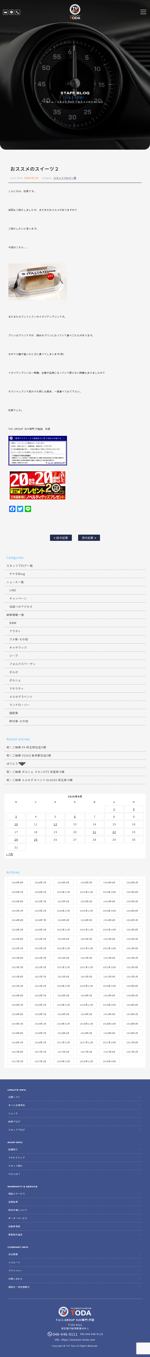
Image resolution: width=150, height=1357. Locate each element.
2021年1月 (40, 985)
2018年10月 (109, 1023)
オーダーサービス (17, 1218)
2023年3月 (132, 938)
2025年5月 (86, 901)
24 (16, 839)
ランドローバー (19, 705)
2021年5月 (86, 976)
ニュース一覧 (15, 582)
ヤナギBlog (17, 574)
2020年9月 (132, 985)
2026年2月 (17, 891)
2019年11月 (86, 1004)
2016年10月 (109, 1061)
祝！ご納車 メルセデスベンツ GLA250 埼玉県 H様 (39, 780)
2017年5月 (86, 1051)
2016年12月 (63, 1061)
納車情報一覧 (15, 615)
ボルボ (13, 672)
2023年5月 (86, 938)
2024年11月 (86, 910)
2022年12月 (63, 948)
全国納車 (13, 1201)
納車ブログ (14, 1121)
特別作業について (17, 1209)
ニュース (13, 1113)
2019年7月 (40, 1014)
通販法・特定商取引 (18, 1286)
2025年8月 (17, 901)
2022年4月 (109, 957)
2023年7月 (40, 938)
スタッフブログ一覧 (65, 177)
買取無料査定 (15, 1234)
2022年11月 (86, 948)
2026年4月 (109, 882)
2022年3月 (132, 957)
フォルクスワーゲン (22, 664)
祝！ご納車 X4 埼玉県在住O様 (26, 747)
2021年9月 (132, 967)
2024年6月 (63, 920)
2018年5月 (86, 1033)
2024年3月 (132, 920)
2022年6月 (63, 957)
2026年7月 (40, 882)
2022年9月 (132, 948)
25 (36, 839)
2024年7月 (40, 920)
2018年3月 (132, 1033)
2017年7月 (40, 1051)
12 (55, 824)
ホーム (50, 101)
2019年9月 (132, 1004)
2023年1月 (40, 948)
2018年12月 (63, 1023)
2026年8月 (17, 882)
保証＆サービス (16, 1193)
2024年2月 (17, 929)
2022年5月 (86, 957)
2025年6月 (63, 901)
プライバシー (15, 1270)
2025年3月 (132, 901)
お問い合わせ (15, 1278)
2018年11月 (86, 1023)
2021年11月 (86, 967)
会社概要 (13, 1254)
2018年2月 (17, 1042)
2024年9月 (132, 910)
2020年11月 (86, 985)
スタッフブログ (66, 101)
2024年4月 (109, 920)
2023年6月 (63, 938)
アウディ (15, 631)
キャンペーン (18, 598)
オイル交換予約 (16, 1105)
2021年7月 (40, 976)
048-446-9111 (17, 12)
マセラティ (16, 688)
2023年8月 (17, 938)
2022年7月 (40, 957)
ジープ (13, 656)
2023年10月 (109, 929)
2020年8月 (17, 995)
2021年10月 (109, 967)
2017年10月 (109, 1042)
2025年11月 (86, 891)
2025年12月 (63, 891)
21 (94, 832)
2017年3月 (132, 1051)
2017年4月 (109, 1051)
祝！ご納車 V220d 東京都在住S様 (28, 755)
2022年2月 (17, 967)
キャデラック (18, 647)
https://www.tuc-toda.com (78, 1339)
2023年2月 (17, 948)
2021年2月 (17, 985)
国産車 (13, 713)
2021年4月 (109, 976)
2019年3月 (132, 1014)
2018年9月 (132, 1023)
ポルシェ (15, 680)
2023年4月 (109, 938)
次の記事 (88, 538)
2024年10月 (109, 910)
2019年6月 (63, 1014)
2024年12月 (63, 910)
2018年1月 (40, 1042)
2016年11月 (86, 1061)
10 (16, 824)
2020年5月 (86, 995)
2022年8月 (17, 957)
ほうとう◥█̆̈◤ (16, 763)
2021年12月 (63, 967)
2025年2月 (17, 910)
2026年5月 (86, 882)
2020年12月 (63, 985)
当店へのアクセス (21, 606)
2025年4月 (109, 901)
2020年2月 (17, 1004)
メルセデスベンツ (21, 696)
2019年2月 (17, 1023)
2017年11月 (86, 1042)
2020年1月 (40, 1004)
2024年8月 (17, 920)
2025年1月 (40, 910)
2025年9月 (132, 891)
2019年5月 (86, 1014)
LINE (11, 12)
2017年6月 (63, 1051)
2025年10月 (109, 891)
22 (114, 832)
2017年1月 (40, 1061)
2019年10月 (109, 1004)
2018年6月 (63, 1033)
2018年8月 (17, 1033)
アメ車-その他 (18, 639)
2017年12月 (63, 1042)
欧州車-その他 (18, 721)
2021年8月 (17, 976)
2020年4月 (109, 995)
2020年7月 (40, 995)
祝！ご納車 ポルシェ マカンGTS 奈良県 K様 (35, 772)
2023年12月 (63, 929)
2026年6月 (63, 882)
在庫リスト (5, 12)
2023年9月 (132, 929)
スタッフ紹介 (15, 1165)
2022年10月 (109, 948)
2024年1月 (40, 929)
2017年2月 (17, 1061)
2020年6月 (63, 995)
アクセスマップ (16, 1157)
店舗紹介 (13, 1149)
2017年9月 (132, 1042)
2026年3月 (132, 882)
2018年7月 (40, 1033)
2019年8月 (17, 1014)
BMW (12, 623)
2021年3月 (132, 976)
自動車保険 (14, 1226)
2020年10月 (109, 985)
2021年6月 (63, 976)
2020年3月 (132, 995)
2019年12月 (63, 1004)
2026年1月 (40, 891)
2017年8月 (17, 1051)
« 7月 (9, 854)
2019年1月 (40, 1023)
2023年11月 (86, 929)
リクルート (14, 1262)
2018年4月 (109, 1033)
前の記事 (61, 538)
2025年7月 (40, 901)
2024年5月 (86, 920)
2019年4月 (109, 1014)
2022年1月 (40, 967)
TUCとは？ (14, 1173)
